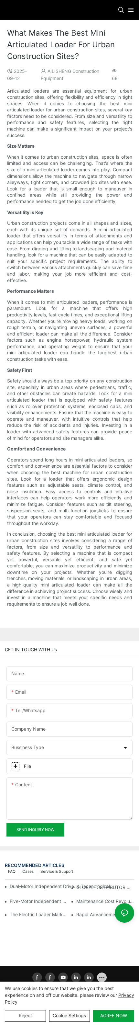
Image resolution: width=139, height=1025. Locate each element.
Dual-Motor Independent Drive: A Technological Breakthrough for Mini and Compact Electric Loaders (62, 886)
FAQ (12, 871)
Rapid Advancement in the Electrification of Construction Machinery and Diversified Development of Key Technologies (105, 914)
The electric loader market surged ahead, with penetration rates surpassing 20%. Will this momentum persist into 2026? (39, 914)
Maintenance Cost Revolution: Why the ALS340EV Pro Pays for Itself (105, 901)
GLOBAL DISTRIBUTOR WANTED (105, 887)
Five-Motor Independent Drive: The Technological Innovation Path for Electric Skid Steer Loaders (39, 901)
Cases (28, 871)
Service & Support (56, 871)
